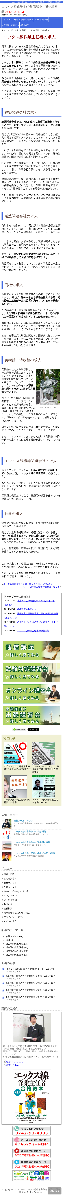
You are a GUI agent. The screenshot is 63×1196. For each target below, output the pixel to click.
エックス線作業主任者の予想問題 (33, 630)
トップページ (7, 20)
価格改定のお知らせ (26, 609)
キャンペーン (10, 895)
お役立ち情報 (20, 30)
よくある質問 (10, 900)
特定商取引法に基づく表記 (17, 913)
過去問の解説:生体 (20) (17, 954)
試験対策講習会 (27, 20)
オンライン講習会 (41, 20)
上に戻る (54, 1190)
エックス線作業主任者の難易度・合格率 (40, 586)
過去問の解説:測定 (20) (17, 951)
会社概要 (8, 908)
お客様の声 (24, 25)
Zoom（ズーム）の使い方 (16, 891)
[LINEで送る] (19, 729)
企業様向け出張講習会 (10, 25)
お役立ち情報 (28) (14, 936)
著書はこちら (12, 1065)
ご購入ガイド (10, 887)
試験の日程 (9, 874)
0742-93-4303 (14, 11)
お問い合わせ (10, 904)
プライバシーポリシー (14, 917)
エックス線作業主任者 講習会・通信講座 (29, 6)
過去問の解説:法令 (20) (17, 947)
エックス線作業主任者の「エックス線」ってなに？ (28, 584)
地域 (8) (9, 940)
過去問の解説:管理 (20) (17, 943)
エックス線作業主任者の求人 (38, 30)
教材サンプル (10, 883)
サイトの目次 (10, 921)
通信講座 (16, 20)
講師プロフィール (14, 1062)
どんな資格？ (10, 878)
